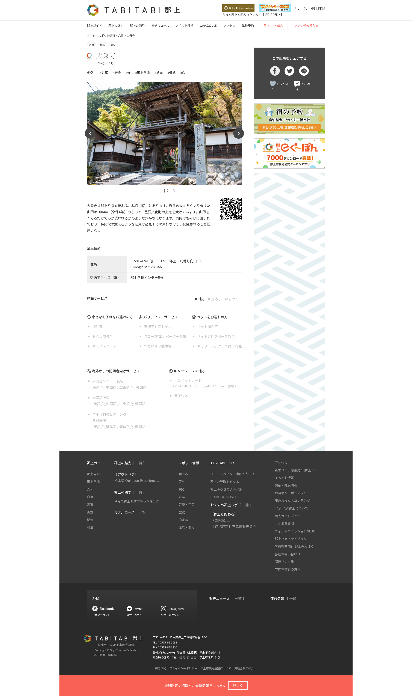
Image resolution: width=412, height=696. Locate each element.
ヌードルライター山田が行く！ (232, 474)
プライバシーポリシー (183, 668)
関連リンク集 (284, 561)
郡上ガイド (94, 25)
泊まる (183, 519)
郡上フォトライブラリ (291, 538)
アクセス (229, 25)
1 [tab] (161, 190)
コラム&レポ (208, 25)
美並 (90, 512)
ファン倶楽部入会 (306, 25)
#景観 (171, 72)
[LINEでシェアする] (304, 71)
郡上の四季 (137, 25)
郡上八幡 (93, 481)
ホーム (91, 35)
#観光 (158, 72)
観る (102, 45)
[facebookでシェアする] (275, 71)
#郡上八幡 (142, 72)
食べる (183, 474)
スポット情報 (185, 25)
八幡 (121, 35)
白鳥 (90, 497)
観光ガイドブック (287, 516)
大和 (90, 489)
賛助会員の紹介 (244, 668)
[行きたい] (273, 83)
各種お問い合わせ (287, 554)
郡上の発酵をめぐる (224, 481)
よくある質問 (284, 523)
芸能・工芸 (187, 504)
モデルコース (160, 25)
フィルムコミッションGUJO (295, 531)
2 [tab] (167, 190)
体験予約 (248, 25)
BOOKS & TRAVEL (223, 497)
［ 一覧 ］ (238, 598)
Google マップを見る (147, 267)
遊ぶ (182, 497)
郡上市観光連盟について (215, 668)
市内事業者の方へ (287, 569)
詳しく (238, 685)
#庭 (182, 72)
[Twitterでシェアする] (289, 71)
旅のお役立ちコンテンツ (292, 500)
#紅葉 (104, 72)
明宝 (90, 519)
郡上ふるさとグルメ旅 (226, 489)
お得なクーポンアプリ (291, 493)
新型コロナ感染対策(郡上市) (295, 470)
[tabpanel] (164, 133)
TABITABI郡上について (291, 508)
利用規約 (160, 668)
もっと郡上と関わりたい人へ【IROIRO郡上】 (253, 14)
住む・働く (187, 527)
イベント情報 (284, 477)
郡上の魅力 (115, 25)
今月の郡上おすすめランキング (136, 501)
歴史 (113, 45)
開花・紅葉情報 (286, 485)
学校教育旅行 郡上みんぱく (294, 546)
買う (182, 481)
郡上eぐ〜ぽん (273, 25)
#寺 (128, 72)
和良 (90, 527)
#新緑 (117, 72)
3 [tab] (174, 190)
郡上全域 (93, 474)
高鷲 (90, 504)
